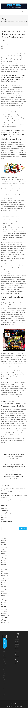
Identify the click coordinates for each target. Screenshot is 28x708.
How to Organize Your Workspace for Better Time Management (14, 455)
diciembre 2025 (4, 551)
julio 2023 (3, 602)
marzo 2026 (4, 546)
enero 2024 (4, 591)
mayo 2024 (3, 586)
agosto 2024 (4, 580)
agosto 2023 (4, 600)
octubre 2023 (4, 597)
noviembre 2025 (5, 553)
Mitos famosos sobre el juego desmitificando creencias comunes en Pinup (14, 466)
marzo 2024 (4, 589)
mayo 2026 (3, 542)
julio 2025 (3, 560)
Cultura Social (4, 517)
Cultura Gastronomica (6, 515)
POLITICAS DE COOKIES (17, 702)
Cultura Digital (4, 510)
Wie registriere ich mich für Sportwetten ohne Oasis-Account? (14, 475)
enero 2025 (4, 571)
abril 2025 (3, 566)
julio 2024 (3, 582)
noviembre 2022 (5, 615)
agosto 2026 (4, 537)
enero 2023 (4, 611)
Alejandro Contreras (9, 45)
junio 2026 (3, 540)
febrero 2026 (4, 548)
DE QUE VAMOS (14, 703)
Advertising (4, 508)
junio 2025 (3, 562)
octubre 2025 (4, 555)
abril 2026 (3, 544)
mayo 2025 (3, 564)
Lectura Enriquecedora (6, 521)
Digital (2, 519)
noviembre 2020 (5, 622)
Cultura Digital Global (6, 512)
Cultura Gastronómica (10, 49)
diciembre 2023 (4, 593)
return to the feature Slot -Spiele (16, 144)
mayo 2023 (3, 606)
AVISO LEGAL (7, 702)
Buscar (3, 526)
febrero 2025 (4, 569)
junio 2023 (3, 604)
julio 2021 (3, 620)
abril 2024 (3, 588)
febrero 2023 (4, 610)
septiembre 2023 (5, 599)
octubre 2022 (4, 617)
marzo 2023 (4, 608)
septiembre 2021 (5, 619)
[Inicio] (1, 21)
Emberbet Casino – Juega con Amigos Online (11, 499)
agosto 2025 (4, 558)
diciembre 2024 (4, 573)
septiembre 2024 (5, 578)
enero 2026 (4, 549)
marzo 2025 (4, 568)
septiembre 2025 (5, 557)
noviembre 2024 (5, 575)
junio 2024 (3, 584)
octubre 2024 (4, 577)
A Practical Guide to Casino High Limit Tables (11, 501)
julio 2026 (3, 538)
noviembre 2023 (5, 595)
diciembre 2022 (4, 613)
